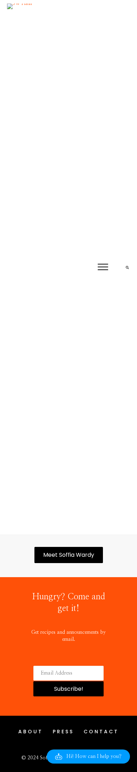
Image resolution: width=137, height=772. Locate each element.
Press (63, 731)
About (30, 731)
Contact (101, 731)
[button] (103, 267)
